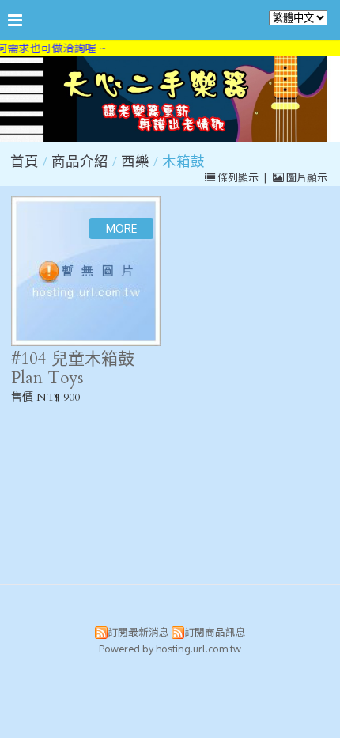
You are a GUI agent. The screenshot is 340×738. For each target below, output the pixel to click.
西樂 (135, 162)
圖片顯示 (305, 177)
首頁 (24, 162)
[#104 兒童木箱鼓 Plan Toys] (86, 271)
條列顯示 (238, 177)
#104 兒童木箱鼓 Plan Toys (72, 368)
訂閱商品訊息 (215, 632)
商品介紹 (81, 162)
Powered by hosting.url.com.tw (170, 648)
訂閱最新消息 (138, 632)
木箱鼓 (183, 162)
